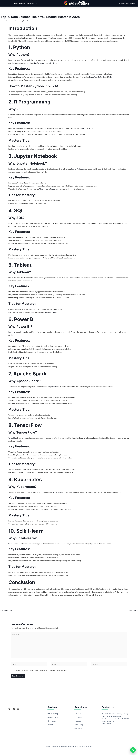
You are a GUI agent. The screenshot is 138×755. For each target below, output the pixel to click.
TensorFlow (93, 77)
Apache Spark (54, 387)
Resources (77, 721)
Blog (127, 3)
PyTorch (101, 77)
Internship (50, 725)
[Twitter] (9, 709)
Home (15, 3)
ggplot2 (82, 128)
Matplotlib (43, 189)
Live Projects (51, 721)
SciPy (110, 77)
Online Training (52, 717)
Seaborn (53, 189)
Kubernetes (57, 492)
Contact (132, 3)
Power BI (11, 332)
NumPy (36, 63)
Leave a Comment (6, 21)
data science (18, 21)
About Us (22, 3)
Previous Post (6, 610)
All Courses (30, 3)
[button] (36, 3)
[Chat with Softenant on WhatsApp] (133, 750)
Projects (121, 3)
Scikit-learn (12, 544)
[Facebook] (14, 709)
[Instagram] (18, 709)
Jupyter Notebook (78, 169)
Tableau (70, 278)
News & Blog (78, 725)
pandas (42, 63)
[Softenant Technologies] (78, 3)
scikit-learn (53, 63)
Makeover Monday (51, 312)
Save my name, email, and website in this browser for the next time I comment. (40, 670)
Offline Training (52, 714)
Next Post (133, 610)
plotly (91, 128)
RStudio (50, 134)
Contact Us (78, 728)
